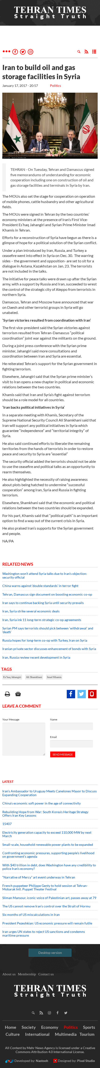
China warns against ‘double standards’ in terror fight (40, 586)
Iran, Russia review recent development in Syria (36, 657)
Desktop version (50, 953)
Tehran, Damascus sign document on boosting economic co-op (47, 594)
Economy (49, 1027)
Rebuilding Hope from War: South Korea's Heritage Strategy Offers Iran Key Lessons (45, 813)
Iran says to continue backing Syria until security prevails (43, 603)
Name (53, 719)
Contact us (46, 974)
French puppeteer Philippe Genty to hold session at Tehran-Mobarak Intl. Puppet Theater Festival (45, 887)
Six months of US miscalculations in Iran (31, 915)
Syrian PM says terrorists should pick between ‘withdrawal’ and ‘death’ (47, 630)
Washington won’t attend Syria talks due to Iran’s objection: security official (44, 575)
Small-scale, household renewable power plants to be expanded (47, 845)
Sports (89, 1027)
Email (53, 737)
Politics (55, 86)
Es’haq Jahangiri (12, 677)
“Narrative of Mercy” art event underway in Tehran (38, 877)
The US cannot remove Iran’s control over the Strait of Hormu (46, 906)
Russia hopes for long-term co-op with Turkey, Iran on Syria (44, 640)
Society (29, 1027)
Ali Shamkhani (34, 677)
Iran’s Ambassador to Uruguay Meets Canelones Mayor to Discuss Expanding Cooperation (49, 793)
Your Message (10, 719)
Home (10, 1027)
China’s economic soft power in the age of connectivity (41, 803)
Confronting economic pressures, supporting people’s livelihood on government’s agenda (48, 854)
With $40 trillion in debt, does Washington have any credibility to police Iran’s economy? (49, 867)
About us (9, 974)
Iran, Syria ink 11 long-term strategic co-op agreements (41, 620)
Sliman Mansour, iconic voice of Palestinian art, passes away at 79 (49, 898)
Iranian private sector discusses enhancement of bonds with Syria (49, 649)
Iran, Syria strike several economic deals (31, 611)
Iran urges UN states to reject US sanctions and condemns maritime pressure (43, 933)
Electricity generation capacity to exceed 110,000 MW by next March (46, 834)
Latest (7, 781)
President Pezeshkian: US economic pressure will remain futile (47, 923)
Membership (27, 974)
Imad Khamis (54, 677)
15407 (7, 824)
